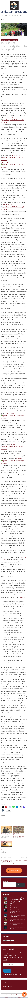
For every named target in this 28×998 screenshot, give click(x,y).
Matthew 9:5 (15, 155)
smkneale (14, 40)
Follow (7, 971)
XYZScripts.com (21, 997)
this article (22, 597)
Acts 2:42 (19, 458)
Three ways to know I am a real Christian (17, 915)
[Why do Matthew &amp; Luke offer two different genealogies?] (18, 829)
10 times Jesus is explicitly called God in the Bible (17, 898)
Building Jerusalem (14, 11)
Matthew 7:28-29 (8, 204)
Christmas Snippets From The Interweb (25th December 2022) (7, 860)
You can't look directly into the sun (17, 927)
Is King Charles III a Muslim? (15, 902)
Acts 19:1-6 (10, 413)
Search (5, 881)
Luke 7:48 (5, 162)
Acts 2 (13, 444)
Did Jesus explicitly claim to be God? (17, 919)
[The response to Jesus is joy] (6, 844)
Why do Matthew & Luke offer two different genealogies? (18, 835)
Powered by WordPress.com (14, 994)
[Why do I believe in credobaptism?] (6, 829)
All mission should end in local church (16, 923)
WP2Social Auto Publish (8, 997)
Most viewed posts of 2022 (21, 859)
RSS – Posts (8, 986)
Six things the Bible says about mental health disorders (16, 911)
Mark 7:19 (10, 117)
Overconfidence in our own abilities (16, 906)
